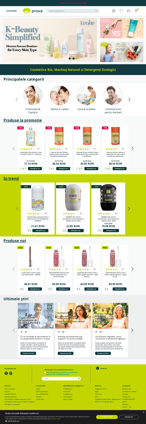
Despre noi (126, 389)
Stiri (96, 397)
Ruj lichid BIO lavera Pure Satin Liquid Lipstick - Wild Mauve (87, 274)
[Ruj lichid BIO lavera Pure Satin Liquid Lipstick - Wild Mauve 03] (87, 256)
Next (129, 99)
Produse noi (15, 240)
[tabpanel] (50, 40)
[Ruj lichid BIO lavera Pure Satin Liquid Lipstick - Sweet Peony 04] (59, 256)
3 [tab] (77, 58)
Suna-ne (103, 368)
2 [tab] (73, 58)
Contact (125, 394)
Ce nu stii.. (98, 394)
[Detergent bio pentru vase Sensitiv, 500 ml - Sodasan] (30, 136)
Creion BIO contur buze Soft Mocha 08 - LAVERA (30, 274)
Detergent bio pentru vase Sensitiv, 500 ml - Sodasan (31, 153)
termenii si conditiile (67, 372)
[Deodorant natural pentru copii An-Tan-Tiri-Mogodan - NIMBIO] (38, 197)
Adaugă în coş (35, 168)
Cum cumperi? (10, 389)
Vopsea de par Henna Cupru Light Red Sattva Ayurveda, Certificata (87, 154)
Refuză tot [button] (129, 417)
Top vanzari (67, 397)
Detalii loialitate (11, 397)
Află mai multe (55, 419)
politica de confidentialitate (57, 374)
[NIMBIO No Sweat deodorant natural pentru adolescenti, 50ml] (108, 197)
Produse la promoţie (23, 120)
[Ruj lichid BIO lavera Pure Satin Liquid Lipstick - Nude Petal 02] (115, 256)
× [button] (143, 412)
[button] (49, 421)
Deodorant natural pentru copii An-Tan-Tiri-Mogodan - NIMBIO (38, 219)
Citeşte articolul (28, 353)
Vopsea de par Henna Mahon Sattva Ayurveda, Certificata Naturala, (59, 154)
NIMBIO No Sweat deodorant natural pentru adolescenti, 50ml (108, 219)
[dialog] (73, 417)
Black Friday (68, 399)
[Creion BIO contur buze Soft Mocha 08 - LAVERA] (30, 256)
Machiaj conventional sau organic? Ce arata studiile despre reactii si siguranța (70, 337)
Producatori (67, 389)
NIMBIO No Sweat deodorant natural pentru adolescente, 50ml (73, 219)
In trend (11, 178)
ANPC (124, 402)
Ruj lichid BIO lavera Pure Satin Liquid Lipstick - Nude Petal (116, 274)
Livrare (7, 391)
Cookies (125, 404)
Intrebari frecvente (12, 404)
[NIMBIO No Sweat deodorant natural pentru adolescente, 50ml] (73, 197)
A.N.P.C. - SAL (127, 407)
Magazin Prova (100, 389)
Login (38, 389)
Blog (96, 391)
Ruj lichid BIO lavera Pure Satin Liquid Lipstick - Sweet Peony (59, 274)
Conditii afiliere (10, 394)
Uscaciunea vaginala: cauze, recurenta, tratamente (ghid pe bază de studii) (110, 337)
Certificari (126, 409)
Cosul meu (40, 399)
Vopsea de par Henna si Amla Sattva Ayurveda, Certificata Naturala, (115, 154)
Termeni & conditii (129, 391)
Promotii (66, 391)
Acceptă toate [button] (107, 417)
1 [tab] (70, 58)
